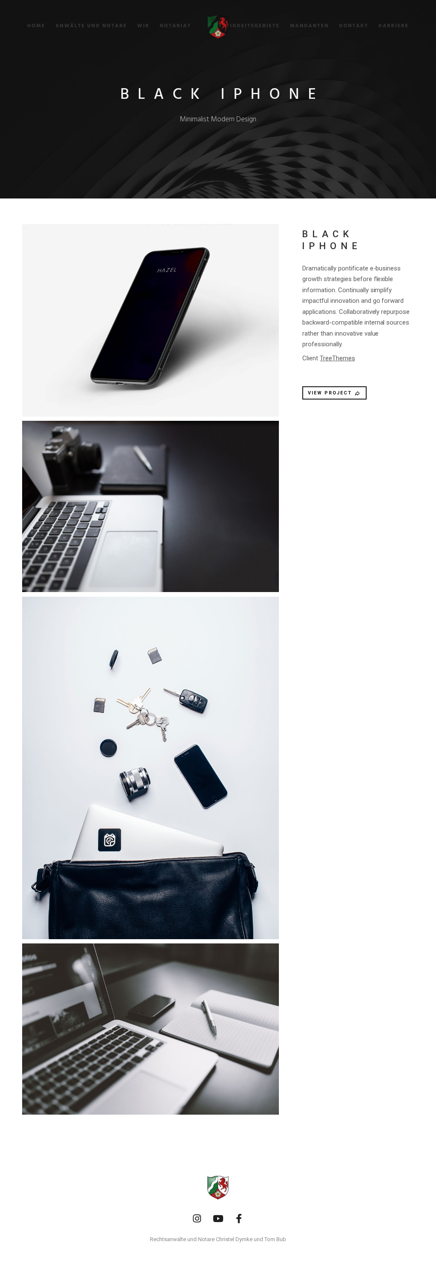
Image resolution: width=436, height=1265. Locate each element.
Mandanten (309, 26)
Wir (143, 26)
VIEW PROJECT (330, 393)
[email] (239, 1219)
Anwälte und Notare (91, 26)
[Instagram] (197, 1219)
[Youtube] (218, 1219)
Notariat (175, 26)
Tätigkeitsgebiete (249, 26)
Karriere (394, 26)
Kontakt (353, 26)
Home (36, 26)
